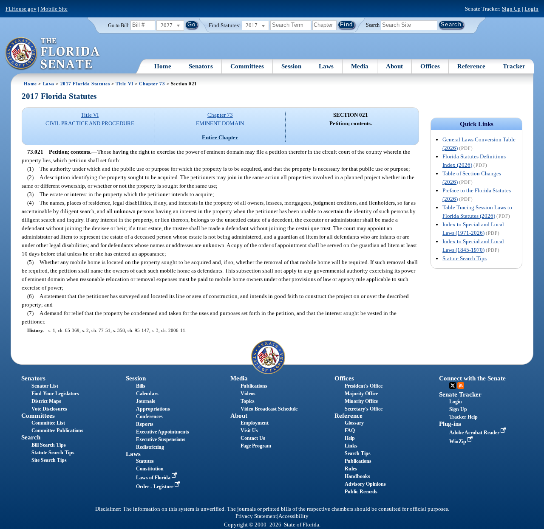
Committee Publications (57, 430)
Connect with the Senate (472, 378)
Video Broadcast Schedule (269, 409)
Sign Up (511, 9)
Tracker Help (463, 417)
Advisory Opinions (365, 484)
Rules (351, 469)
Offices (430, 66)
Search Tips (358, 453)
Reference (471, 66)
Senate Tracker (460, 394)
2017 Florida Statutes (85, 83)
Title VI (124, 83)
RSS (460, 385)
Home (162, 66)
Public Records (361, 492)
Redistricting (150, 447)
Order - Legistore (155, 487)
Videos (248, 394)
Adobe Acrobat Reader (475, 433)
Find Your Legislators (55, 394)
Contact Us (253, 438)
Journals (145, 401)
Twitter (452, 385)
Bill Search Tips (48, 445)
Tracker (514, 66)
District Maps (46, 401)
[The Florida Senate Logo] (53, 53)
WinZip (458, 442)
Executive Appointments (162, 432)
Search (373, 24)
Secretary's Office (363, 409)
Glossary (354, 423)
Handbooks (357, 476)
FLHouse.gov (21, 9)
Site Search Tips (49, 460)
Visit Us (249, 430)
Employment (255, 423)
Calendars (147, 394)
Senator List (44, 386)
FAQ (350, 430)
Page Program (256, 446)
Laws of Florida (154, 478)
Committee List (48, 423)
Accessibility (293, 516)
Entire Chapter (220, 137)
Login (531, 9)
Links (351, 446)
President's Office (363, 386)
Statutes (145, 461)
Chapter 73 (152, 83)
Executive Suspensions (160, 439)
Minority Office (361, 401)
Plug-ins (450, 423)
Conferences (149, 416)
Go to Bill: (118, 25)
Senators (201, 66)
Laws (326, 66)
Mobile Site (54, 9)
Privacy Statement (256, 516)
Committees (247, 66)
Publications (254, 386)
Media (359, 66)
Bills (140, 386)
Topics (248, 401)
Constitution (150, 469)
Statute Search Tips (464, 258)
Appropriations (153, 409)
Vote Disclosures (49, 409)
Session (291, 66)
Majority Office (361, 394)
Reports (144, 424)
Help (350, 438)
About (394, 66)
